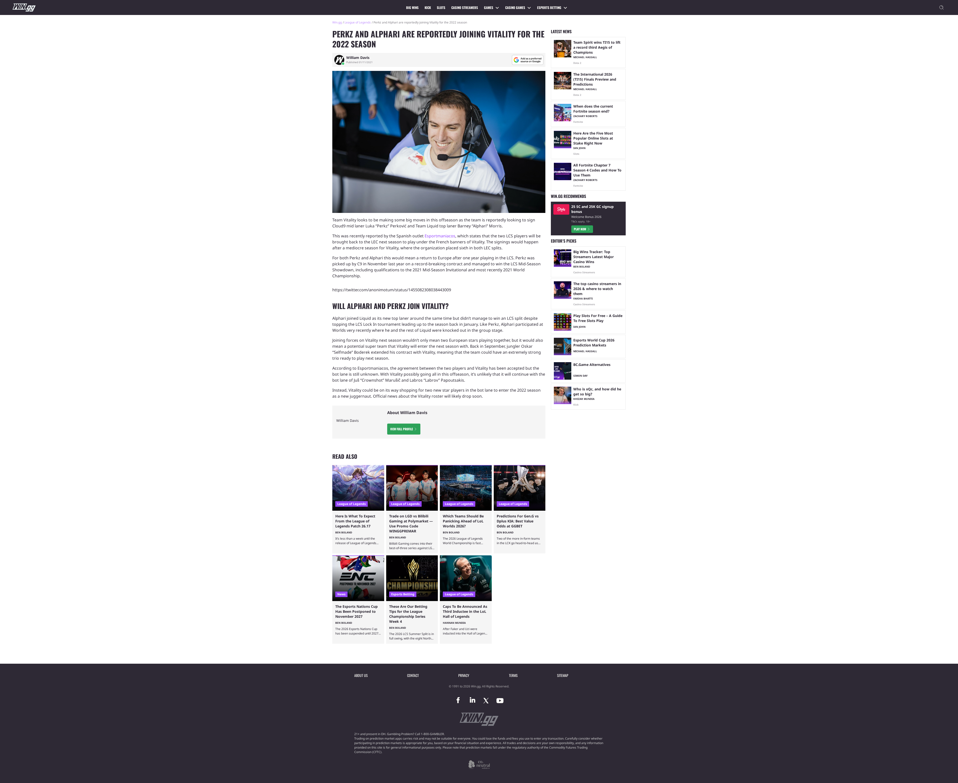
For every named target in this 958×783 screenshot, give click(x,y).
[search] (942, 7)
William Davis (357, 57)
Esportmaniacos (440, 236)
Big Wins (412, 7)
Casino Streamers (464, 7)
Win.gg (337, 22)
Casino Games (515, 7)
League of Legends (358, 22)
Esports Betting (549, 7)
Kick (428, 7)
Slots (441, 7)
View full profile (401, 429)
